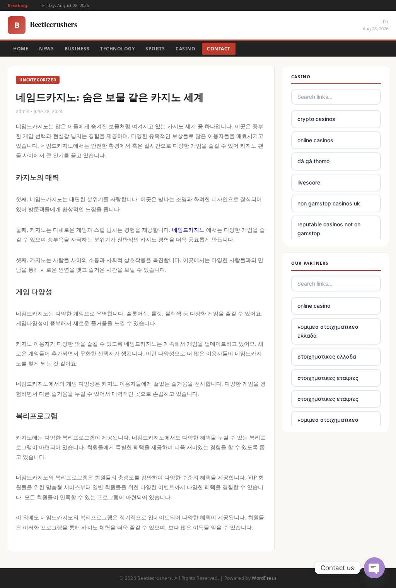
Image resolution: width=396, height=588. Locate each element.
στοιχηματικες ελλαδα (326, 356)
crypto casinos (316, 119)
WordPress (264, 578)
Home (20, 48)
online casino (313, 305)
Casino (185, 48)
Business (77, 48)
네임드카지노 (188, 229)
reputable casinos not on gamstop (328, 228)
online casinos (315, 140)
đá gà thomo (313, 161)
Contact (218, 48)
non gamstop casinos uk (328, 203)
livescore (308, 182)
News (46, 48)
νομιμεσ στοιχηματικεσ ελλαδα (327, 330)
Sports (155, 48)
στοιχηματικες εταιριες (327, 377)
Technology (117, 48)
